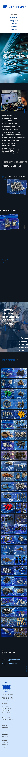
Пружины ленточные (6, 712)
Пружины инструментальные (8, 719)
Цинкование (4, 732)
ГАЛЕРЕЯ (14, 27)
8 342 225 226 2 (5, 744)
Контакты (8, 652)
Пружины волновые (6, 717)
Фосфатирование (5, 727)
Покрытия (4, 723)
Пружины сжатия (5, 706)
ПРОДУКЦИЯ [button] (14, 21)
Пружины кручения (6, 710)
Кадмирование (5, 734)
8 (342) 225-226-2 (9, 698)
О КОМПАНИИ (14, 18)
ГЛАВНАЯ (14, 15)
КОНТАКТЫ (14, 30)
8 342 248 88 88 (5, 742)
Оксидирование (5, 725)
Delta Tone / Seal (5, 736)
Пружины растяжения (6, 708)
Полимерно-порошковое (7, 729)
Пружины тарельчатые (6, 715)
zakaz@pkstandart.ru (9, 700)
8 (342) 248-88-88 (9, 697)
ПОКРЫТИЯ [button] (14, 24)
